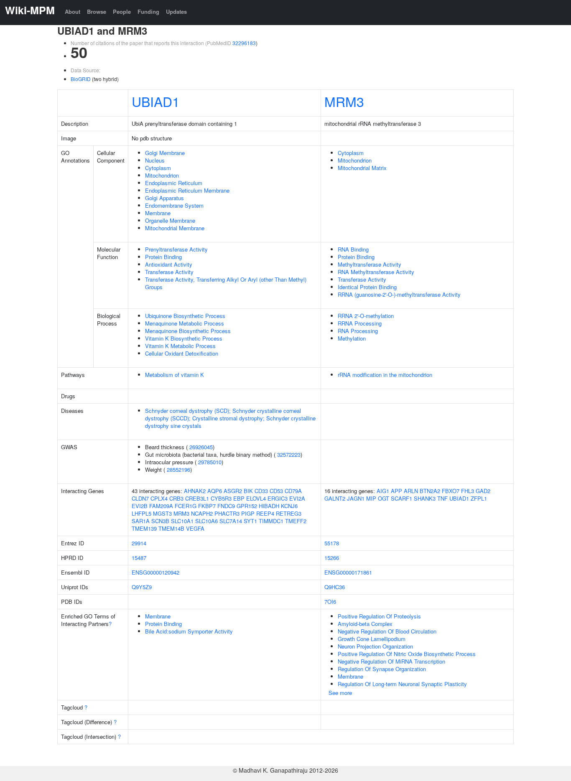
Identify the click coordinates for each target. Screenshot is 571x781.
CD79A (293, 491)
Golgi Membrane (165, 153)
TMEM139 (144, 528)
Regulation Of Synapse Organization (382, 669)
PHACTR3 (227, 513)
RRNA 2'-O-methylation (366, 316)
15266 (331, 558)
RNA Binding (353, 249)
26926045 (201, 447)
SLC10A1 (182, 521)
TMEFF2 (295, 521)
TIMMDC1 (271, 521)
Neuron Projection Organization (375, 646)
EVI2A (297, 498)
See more (340, 693)
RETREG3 (288, 513)
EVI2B (140, 506)
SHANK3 (425, 498)
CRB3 (176, 498)
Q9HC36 (334, 587)
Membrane (158, 213)
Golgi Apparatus (164, 198)
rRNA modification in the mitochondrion (385, 375)
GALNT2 (334, 498)
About (72, 11)
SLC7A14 (230, 521)
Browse (96, 11)
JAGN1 (356, 498)
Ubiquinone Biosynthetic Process (185, 316)
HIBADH (269, 506)
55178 (331, 543)
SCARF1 (401, 498)
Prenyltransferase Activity (176, 249)
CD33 (261, 491)
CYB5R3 (221, 498)
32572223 (289, 454)
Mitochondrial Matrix (362, 168)
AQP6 (214, 491)
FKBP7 (207, 506)
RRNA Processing (360, 323)
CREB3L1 (197, 498)
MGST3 (162, 513)
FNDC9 (226, 506)
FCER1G (185, 506)
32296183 (244, 42)
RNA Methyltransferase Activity (376, 272)
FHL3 (467, 491)
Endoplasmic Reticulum (173, 183)
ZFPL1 (479, 498)
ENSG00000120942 (155, 572)
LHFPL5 (141, 513)
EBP (239, 498)
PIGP (248, 513)
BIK (248, 491)
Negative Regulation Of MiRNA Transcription (391, 661)
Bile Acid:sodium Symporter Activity (189, 631)
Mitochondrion (162, 175)
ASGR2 (233, 491)
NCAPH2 (202, 513)
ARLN (411, 491)
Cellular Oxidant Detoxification (181, 353)
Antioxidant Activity (168, 264)
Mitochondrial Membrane (174, 228)
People (122, 11)
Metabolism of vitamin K (174, 375)
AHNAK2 (195, 491)
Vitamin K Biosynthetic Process (183, 338)
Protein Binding (163, 257)
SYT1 (250, 521)
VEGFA (195, 528)
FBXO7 (450, 491)
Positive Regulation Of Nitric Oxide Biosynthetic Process (407, 654)
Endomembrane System (174, 205)
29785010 (210, 462)
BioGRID (81, 78)
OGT (383, 498)
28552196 (178, 469)
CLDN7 (140, 498)
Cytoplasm (158, 168)
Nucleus (155, 160)
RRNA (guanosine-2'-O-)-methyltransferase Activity (399, 294)
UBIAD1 (156, 101)
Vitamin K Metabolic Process (180, 346)
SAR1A (141, 521)
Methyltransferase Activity (369, 264)
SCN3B (160, 521)
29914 (139, 543)
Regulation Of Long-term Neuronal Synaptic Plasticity (402, 684)
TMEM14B (171, 528)
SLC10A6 (206, 521)
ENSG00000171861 (348, 572)
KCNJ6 (289, 506)
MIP (371, 498)
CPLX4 (159, 498)
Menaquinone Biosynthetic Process (188, 331)
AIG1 (383, 491)
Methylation (352, 338)
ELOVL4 (256, 498)
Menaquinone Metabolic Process (184, 323)
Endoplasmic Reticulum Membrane (187, 190)
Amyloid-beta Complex (365, 624)
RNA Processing (358, 331)
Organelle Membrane (170, 220)
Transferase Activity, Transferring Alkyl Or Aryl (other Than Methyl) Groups (225, 283)
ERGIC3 (278, 498)
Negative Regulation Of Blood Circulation (387, 631)
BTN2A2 (430, 491)
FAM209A (161, 506)
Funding (148, 11)
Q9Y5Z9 (142, 587)
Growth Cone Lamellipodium (371, 639)
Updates (176, 11)
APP (396, 491)
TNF (442, 498)
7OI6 (330, 601)
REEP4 (265, 513)
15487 (139, 558)
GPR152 (247, 506)
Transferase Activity (169, 272)
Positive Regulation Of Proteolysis (379, 616)
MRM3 (344, 101)
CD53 (276, 491)
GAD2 (483, 491)
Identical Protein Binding (367, 287)
